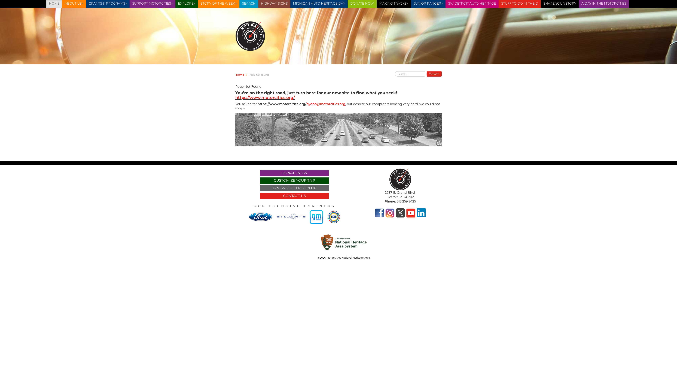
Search (249, 3)
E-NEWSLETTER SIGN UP (294, 188)
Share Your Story (559, 3)
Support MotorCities (151, 3)
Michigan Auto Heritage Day (319, 3)
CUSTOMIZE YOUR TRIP (294, 180)
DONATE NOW (362, 3)
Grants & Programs (107, 3)
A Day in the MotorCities (603, 3)
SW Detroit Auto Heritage (472, 3)
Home (54, 3)
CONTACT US (294, 196)
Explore (186, 3)
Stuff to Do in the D (519, 3)
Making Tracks (393, 3)
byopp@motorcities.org (325, 104)
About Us (73, 3)
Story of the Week (218, 3)
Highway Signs (274, 3)
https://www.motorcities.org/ (265, 98)
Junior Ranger (427, 3)
